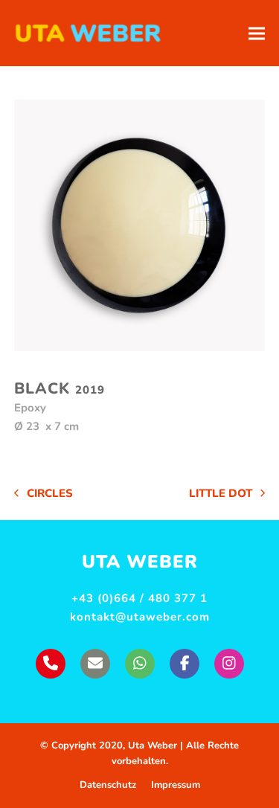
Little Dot (220, 494)
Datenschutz (108, 785)
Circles (43, 494)
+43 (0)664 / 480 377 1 (139, 598)
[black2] (140, 225)
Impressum (175, 785)
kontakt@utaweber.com (140, 616)
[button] (256, 33)
